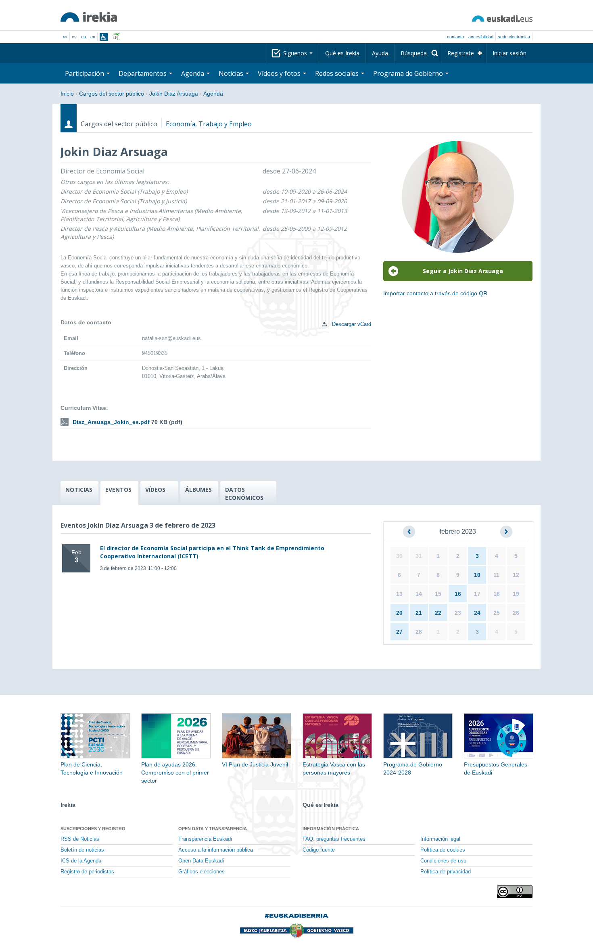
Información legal (440, 839)
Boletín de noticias (82, 850)
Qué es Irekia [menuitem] (342, 53)
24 (477, 613)
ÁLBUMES (198, 489)
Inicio (67, 93)
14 (419, 594)
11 (496, 575)
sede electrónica (514, 36)
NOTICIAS (78, 489)
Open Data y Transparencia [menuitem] (212, 828)
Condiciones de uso (443, 861)
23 (458, 613)
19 (516, 594)
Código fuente (319, 850)
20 (399, 613)
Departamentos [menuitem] (143, 73)
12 (516, 575)
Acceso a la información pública (215, 850)
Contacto (455, 36)
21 (419, 613)
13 (399, 594)
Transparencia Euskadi (205, 839)
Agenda (213, 93)
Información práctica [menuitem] (331, 828)
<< (65, 36)
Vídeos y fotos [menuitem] (280, 73)
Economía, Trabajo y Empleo (209, 123)
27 (399, 632)
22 (438, 613)
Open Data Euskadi (201, 861)
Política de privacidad (445, 872)
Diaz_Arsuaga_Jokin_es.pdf (111, 422)
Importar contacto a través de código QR (435, 293)
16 (458, 594)
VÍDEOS (155, 489)
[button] (409, 532)
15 (438, 594)
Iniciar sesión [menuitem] (509, 53)
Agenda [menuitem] (193, 73)
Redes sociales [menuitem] (337, 73)
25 (496, 613)
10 (477, 575)
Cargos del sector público (111, 93)
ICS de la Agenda (81, 861)
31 (419, 556)
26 (516, 613)
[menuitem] (418, 53)
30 (399, 556)
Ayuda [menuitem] (380, 53)
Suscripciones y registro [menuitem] (93, 828)
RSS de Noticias (80, 839)
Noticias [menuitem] (232, 73)
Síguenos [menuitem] (296, 53)
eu (83, 36)
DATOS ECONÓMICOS (244, 493)
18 (496, 594)
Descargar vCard (350, 324)
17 (477, 594)
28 (419, 632)
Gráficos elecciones (201, 872)
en (92, 36)
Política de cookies (442, 850)
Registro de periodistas (87, 872)
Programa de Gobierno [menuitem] (409, 73)
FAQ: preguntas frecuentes (334, 839)
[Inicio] (89, 17)
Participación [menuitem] (85, 73)
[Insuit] (104, 37)
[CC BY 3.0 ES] (514, 891)
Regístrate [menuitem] (460, 53)
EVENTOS (118, 489)
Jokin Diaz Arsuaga (173, 93)
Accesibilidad (480, 36)
